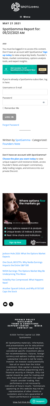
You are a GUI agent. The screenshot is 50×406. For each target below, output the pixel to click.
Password (7, 97)
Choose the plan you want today (19, 158)
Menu (27, 16)
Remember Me (11, 108)
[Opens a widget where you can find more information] (38, 401)
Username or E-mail (12, 87)
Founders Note (11, 144)
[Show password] (43, 102)
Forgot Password (11, 124)
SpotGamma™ (25, 7)
